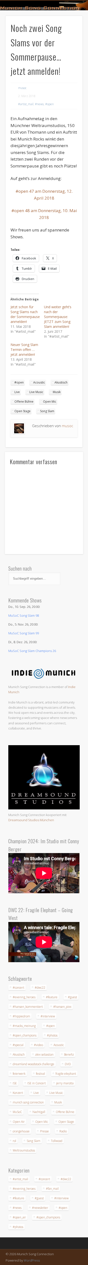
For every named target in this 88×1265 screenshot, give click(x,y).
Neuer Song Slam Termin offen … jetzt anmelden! (24, 349)
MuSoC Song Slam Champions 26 (32, 651)
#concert (18, 987)
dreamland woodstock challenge (33, 1064)
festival (40, 1074)
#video (38, 1045)
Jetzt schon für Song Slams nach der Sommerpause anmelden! (25, 314)
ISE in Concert (36, 1083)
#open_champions (24, 1035)
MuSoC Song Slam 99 (23, 633)
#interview (48, 1016)
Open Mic (49, 401)
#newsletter (40, 1208)
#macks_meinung (24, 1026)
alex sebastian (44, 1054)
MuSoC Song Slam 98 (23, 615)
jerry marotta (65, 1083)
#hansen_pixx (62, 1007)
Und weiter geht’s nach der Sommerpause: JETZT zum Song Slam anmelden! (57, 317)
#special (18, 1045)
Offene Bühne (23, 401)
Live (17, 392)
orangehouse (21, 1131)
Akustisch (61, 382)
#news (39, 104)
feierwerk (19, 1074)
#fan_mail (52, 1189)
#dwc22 (40, 987)
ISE (15, 1083)
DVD (68, 1064)
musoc (22, 88)
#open (49, 104)
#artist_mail (25, 104)
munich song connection (28, 1102)
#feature (51, 997)
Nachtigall (39, 1112)
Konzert (18, 1093)
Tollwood (56, 1141)
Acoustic (39, 382)
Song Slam (47, 411)
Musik (57, 392)
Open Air (19, 1122)
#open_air (19, 1217)
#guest (72, 997)
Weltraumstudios (24, 1150)
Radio (63, 1131)
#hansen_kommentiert (28, 1007)
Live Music (36, 392)
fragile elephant (65, 1074)
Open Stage (22, 411)
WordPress (32, 1260)
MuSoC (17, 1112)
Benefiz (69, 1054)
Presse (44, 1131)
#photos (52, 1035)
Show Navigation (71, 44)
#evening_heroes (24, 997)
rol (14, 1141)
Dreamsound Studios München (31, 820)
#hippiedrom (21, 1016)
